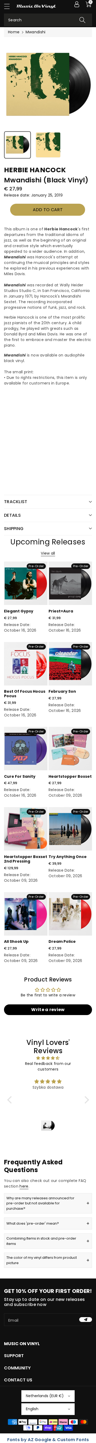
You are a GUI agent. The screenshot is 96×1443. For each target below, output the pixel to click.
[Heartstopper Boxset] (70, 748)
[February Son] (70, 664)
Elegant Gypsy (18, 611)
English (32, 1409)
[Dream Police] (70, 914)
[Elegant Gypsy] (25, 583)
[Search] (82, 20)
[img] (48, 1058)
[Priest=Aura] (70, 583)
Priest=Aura (61, 611)
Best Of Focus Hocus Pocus (24, 694)
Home (13, 32)
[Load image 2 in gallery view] (48, 145)
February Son (62, 691)
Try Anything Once (68, 856)
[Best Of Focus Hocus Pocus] (25, 664)
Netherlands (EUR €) (45, 1395)
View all (48, 553)
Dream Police (62, 941)
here (23, 1186)
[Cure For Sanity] (25, 748)
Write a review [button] (48, 1010)
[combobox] (48, 20)
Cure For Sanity (19, 776)
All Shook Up (16, 941)
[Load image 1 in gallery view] (17, 145)
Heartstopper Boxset (70, 776)
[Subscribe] (85, 1319)
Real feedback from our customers (48, 1066)
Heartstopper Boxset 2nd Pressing (25, 859)
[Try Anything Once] (70, 829)
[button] (9, 6)
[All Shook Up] (25, 914)
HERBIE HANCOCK (35, 170)
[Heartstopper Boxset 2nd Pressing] (25, 829)
